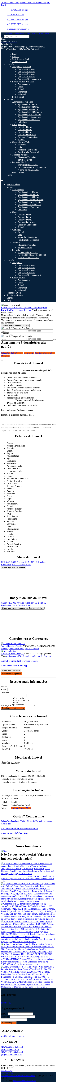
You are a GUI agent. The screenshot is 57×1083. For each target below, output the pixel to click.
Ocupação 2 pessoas (26, 69)
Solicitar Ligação (8, 1023)
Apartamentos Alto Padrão (29, 114)
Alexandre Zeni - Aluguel (12, 653)
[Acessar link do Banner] (5, 851)
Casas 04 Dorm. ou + (27, 134)
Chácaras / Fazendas (27, 157)
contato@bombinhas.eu (11, 648)
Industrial (22, 94)
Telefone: (5, 692)
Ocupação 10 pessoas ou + (29, 79)
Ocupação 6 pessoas (26, 74)
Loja (20, 147)
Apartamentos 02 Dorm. (28, 107)
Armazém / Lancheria (27, 150)
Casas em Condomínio (27, 137)
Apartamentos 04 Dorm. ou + (30, 112)
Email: (4, 689)
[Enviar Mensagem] (54, 339)
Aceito (25, 325)
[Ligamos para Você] (10, 305)
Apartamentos (24, 84)
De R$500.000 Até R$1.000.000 (32, 167)
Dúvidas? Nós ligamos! (11, 674)
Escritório (22, 144)
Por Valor (16, 162)
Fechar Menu (18, 97)
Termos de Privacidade (11, 325)
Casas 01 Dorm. (25, 127)
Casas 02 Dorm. (25, 129)
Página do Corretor (30, 648)
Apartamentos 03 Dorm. (28, 109)
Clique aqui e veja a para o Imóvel (22, 608)
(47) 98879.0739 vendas (17, 24)
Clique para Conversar (11, 671)
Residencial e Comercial (28, 152)
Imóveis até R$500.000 (28, 165)
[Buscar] (2, 37)
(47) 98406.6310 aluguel (17, 10)
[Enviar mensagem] (11, 334)
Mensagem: (6, 705)
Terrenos (16, 155)
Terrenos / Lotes (25, 160)
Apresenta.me (7, 1073)
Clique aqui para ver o (13, 567)
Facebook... (6, 1003)
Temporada (17, 66)
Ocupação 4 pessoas (26, 71)
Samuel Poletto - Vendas (11, 646)
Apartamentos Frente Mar (29, 119)
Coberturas (22, 122)
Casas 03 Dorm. (25, 132)
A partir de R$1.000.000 (28, 170)
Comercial (22, 92)
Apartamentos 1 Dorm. (28, 104)
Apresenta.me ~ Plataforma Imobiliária (18, 1075)
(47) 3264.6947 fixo (15, 14)
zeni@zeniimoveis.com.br (18, 29)
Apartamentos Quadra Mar (29, 117)
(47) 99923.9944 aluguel (17, 19)
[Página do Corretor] (13, 643)
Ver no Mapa (6, 1070)
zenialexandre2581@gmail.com (20, 656)
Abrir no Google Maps (21, 808)
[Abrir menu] (2, 179)
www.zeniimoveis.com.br (24, 1080)
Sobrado (21, 89)
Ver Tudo (27, 66)
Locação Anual (18, 81)
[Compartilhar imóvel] (2, 360)
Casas (20, 87)
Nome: (4, 686)
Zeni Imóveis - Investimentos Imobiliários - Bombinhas (25, 33)
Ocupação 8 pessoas (26, 76)
